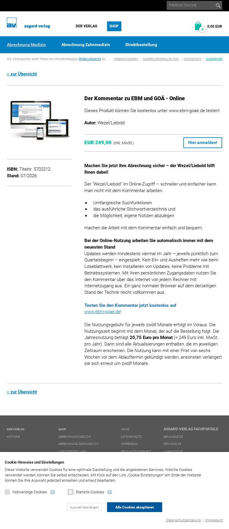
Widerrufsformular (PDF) (161, 59)
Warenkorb (214, 59)
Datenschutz (193, 59)
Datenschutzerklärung (183, 520)
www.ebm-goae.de (102, 311)
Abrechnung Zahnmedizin (85, 45)
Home (125, 429)
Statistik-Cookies (90, 492)
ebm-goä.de (172, 443)
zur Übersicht (23, 74)
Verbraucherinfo (126, 59)
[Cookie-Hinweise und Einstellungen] (52, 492)
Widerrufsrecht (90, 59)
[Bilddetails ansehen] (39, 121)
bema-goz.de (173, 436)
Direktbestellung (141, 45)
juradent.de (173, 451)
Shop (114, 26)
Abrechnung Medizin (26, 45)
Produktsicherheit (136, 451)
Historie (13, 436)
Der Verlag (86, 26)
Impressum (214, 520)
